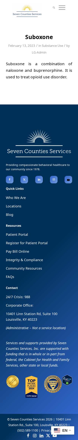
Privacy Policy (51, 430)
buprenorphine (48, 70)
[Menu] (62, 7)
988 (27, 297)
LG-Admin (39, 52)
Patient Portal (17, 234)
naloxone (14, 70)
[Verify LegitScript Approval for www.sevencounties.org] (67, 384)
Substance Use (52, 45)
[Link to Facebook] (9, 179)
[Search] (54, 7)
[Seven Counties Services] (33, 10)
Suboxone (15, 63)
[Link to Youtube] (68, 179)
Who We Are (16, 197)
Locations (13, 206)
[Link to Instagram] (54, 179)
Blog (9, 214)
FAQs (10, 276)
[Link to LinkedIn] (39, 179)
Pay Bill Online (17, 251)
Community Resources (24, 268)
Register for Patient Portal (27, 243)
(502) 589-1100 (27, 430)
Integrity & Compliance (24, 260)
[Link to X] (24, 179)
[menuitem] (54, 7)
